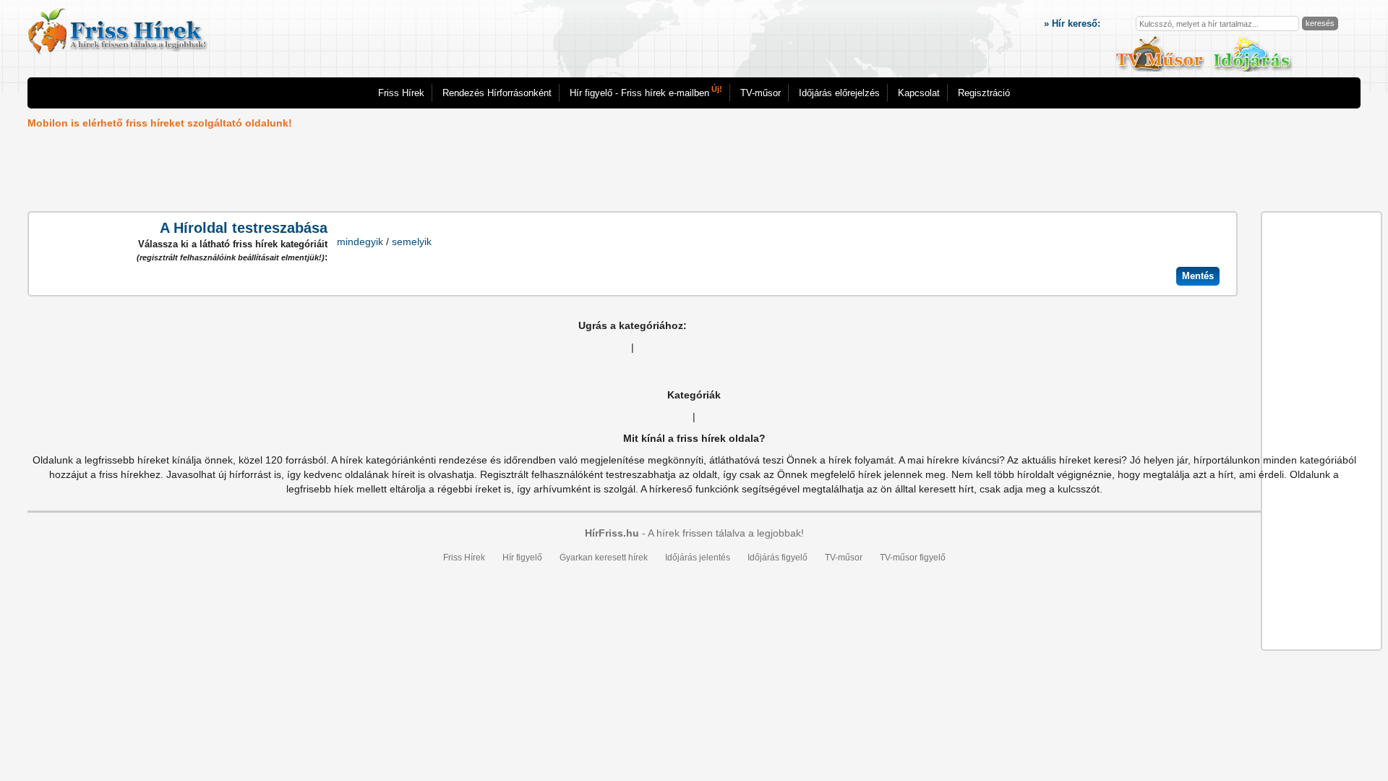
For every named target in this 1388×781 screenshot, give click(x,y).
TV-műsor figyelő (913, 557)
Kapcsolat (919, 93)
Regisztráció (984, 93)
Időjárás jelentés (697, 557)
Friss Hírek (401, 93)
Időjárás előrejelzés (839, 93)
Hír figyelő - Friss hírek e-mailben (646, 91)
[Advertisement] (632, 171)
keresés (1320, 23)
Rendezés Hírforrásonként (497, 93)
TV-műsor (760, 93)
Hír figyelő (522, 557)
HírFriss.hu (612, 533)
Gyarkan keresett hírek (604, 557)
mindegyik (360, 241)
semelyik (412, 241)
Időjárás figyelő (777, 557)
